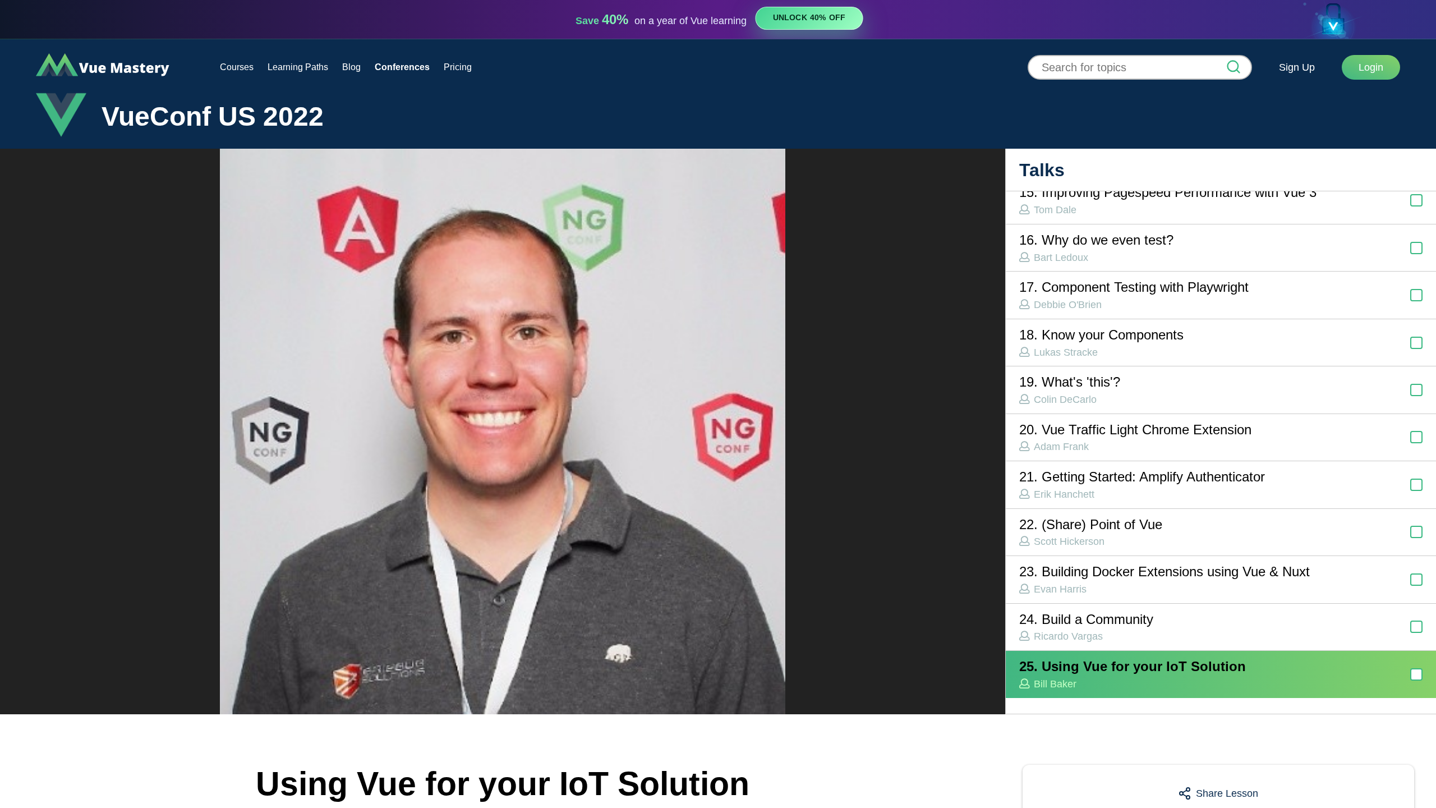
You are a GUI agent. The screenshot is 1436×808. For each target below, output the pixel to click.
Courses (237, 67)
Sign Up (1297, 67)
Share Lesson (1227, 793)
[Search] (1233, 67)
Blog (351, 67)
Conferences (402, 67)
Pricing (458, 67)
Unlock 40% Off (809, 17)
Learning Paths (298, 67)
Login (1371, 67)
